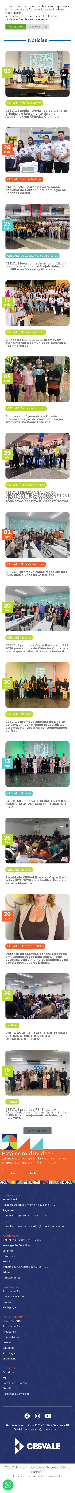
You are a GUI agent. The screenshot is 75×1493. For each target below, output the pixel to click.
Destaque (27, 255)
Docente (26, 946)
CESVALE (13, 103)
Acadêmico (11, 1236)
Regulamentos (11, 1277)
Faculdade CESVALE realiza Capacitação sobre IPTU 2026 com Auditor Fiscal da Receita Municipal (36, 880)
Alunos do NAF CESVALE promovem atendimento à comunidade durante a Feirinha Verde (35, 342)
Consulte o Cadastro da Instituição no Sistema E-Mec (34, 1226)
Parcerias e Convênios (16, 1393)
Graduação (11, 1287)
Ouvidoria (8, 1372)
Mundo (25, 103)
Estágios (8, 1261)
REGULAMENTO (12, 1320)
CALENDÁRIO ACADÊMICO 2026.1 (22, 1239)
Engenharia (9, 1358)
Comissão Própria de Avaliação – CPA (25, 1215)
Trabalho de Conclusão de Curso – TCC (25, 1266)
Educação (9, 1347)
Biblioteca (9, 1256)
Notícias (36, 103)
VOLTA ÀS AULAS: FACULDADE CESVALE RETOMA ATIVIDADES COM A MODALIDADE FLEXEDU (36, 1036)
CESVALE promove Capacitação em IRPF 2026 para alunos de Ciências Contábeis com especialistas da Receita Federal (36, 648)
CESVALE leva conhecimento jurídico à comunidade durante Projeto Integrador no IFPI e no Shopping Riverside (37, 266)
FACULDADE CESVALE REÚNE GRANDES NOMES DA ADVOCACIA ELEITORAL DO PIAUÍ (35, 804)
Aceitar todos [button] (16, 26)
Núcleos (7, 1221)
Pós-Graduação (14, 1317)
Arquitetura (9, 1331)
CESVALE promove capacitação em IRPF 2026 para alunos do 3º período (36, 573)
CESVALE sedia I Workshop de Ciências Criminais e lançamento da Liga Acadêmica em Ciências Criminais (36, 113)
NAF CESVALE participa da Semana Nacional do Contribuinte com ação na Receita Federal (35, 190)
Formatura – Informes (15, 1382)
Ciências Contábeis (14, 1296)
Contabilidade (11, 1336)
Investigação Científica (16, 1245)
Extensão (8, 1250)
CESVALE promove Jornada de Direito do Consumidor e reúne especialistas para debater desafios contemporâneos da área (36, 726)
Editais (6, 1272)
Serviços (9, 1368)
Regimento (9, 1210)
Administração (11, 1291)
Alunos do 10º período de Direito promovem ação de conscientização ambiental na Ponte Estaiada (34, 419)
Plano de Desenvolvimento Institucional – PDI (29, 1204)
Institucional (12, 1195)
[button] (37, 1130)
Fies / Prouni (10, 1388)
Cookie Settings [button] (37, 26)
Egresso (7, 1377)
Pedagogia (9, 1307)
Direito (7, 1301)
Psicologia (9, 1353)
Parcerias (52, 255)
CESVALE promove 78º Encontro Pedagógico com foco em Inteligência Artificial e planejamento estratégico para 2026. (35, 1114)
